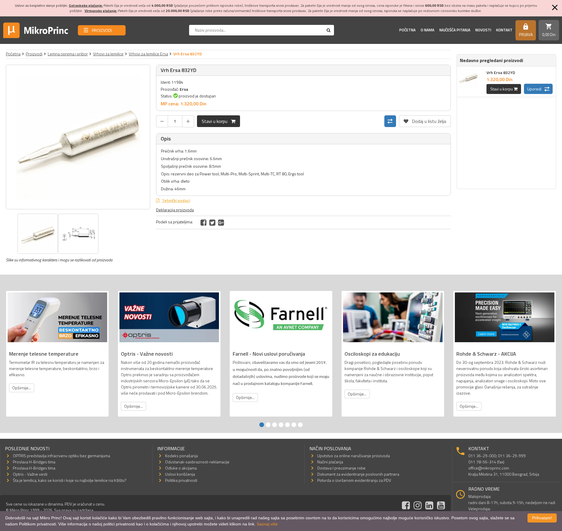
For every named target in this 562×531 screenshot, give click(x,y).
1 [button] (261, 424)
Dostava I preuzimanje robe (341, 468)
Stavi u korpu (216, 121)
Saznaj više (267, 524)
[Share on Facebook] (204, 222)
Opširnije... (21, 388)
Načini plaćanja (330, 462)
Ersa (184, 89)
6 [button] (294, 424)
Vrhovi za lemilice (108, 54)
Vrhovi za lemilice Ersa (148, 54)
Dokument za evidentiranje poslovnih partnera (358, 474)
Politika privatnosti (181, 480)
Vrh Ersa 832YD (500, 72)
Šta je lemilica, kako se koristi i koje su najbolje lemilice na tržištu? (69, 480)
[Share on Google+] (221, 222)
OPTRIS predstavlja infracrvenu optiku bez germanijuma (61, 456)
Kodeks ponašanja (181, 456)
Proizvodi (34, 54)
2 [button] (268, 424)
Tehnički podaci (175, 200)
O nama (427, 30)
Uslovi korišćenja (180, 474)
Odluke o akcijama (181, 468)
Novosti (483, 30)
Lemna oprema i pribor (68, 54)
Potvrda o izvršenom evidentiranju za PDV (354, 480)
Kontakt (504, 30)
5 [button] (287, 424)
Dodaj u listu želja (425, 120)
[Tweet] (212, 222)
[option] (78, 137)
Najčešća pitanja (454, 30)
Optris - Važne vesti (30, 474)
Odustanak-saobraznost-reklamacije (197, 462)
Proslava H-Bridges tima (34, 462)
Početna (407, 30)
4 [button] (281, 424)
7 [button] (300, 424)
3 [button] (274, 424)
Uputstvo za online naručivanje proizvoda (353, 456)
